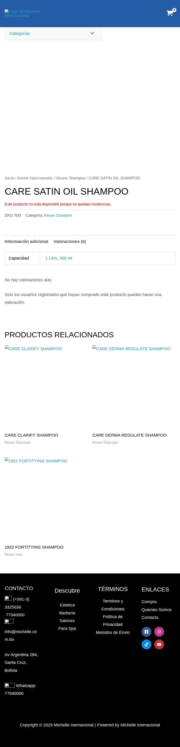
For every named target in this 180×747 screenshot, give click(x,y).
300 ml (66, 258)
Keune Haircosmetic (35, 178)
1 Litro (51, 258)
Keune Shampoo (70, 178)
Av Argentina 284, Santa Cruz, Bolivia (21, 662)
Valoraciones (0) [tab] (70, 241)
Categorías (19, 33)
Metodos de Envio (113, 632)
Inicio (9, 178)
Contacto (150, 617)
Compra (149, 601)
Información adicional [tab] (26, 241)
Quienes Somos (157, 609)
